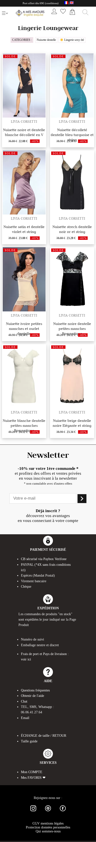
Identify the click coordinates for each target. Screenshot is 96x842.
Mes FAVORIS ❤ (33, 778)
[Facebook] (63, 812)
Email (25, 718)
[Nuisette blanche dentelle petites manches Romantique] (24, 407)
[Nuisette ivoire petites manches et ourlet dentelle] (24, 310)
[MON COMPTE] (54, 15)
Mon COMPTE (31, 772)
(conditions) (52, 3)
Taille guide (29, 741)
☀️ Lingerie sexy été (72, 40)
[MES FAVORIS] (63, 15)
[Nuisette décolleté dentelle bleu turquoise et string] (72, 116)
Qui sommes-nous (48, 831)
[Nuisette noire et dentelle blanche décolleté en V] (24, 116)
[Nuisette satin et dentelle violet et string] (24, 213)
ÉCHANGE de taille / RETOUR (43, 735)
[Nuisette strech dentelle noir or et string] (72, 213)
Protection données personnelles (48, 827)
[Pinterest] (48, 812)
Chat (24, 701)
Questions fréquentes (35, 690)
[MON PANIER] (72, 17)
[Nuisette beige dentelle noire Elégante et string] (72, 407)
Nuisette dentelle (46, 40)
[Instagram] (33, 812)
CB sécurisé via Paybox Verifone (43, 559)
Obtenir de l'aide (32, 696)
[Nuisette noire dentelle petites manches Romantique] (72, 310)
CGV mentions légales (48, 823)
